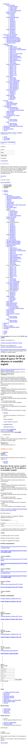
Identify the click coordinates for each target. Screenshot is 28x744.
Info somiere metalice (9, 128)
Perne (8, 118)
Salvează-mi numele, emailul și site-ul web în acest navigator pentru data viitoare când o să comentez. (13, 529)
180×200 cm (13, 33)
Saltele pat (6, 44)
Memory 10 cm (13, 75)
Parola (2, 152)
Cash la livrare (7, 708)
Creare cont (3, 176)
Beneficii (6, 412)
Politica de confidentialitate (10, 722)
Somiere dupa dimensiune (13, 17)
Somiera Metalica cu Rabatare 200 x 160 (11, 601)
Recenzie (3, 523)
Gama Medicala (7, 106)
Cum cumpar (7, 693)
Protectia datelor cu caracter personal (12, 700)
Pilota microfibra (13, 124)
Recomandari (7, 127)
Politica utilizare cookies (9, 701)
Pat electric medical (14, 108)
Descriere (6, 461)
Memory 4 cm (13, 68)
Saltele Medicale (13, 55)
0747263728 (13, 429)
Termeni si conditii (8, 723)
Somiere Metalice (14, 6)
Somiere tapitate (13, 7)
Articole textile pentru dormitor (19, 509)
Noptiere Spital (10, 112)
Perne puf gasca (13, 119)
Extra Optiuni (10, 76)
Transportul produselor (9, 697)
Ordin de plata (7, 710)
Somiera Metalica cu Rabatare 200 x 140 (11, 637)
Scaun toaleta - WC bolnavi (13, 115)
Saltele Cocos (13, 52)
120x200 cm (12, 21)
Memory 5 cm (13, 69)
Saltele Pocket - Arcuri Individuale (18, 49)
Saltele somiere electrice (15, 60)
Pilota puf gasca (13, 123)
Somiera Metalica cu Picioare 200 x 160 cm (11, 619)
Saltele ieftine (13, 77)
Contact (5, 130)
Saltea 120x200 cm (14, 83)
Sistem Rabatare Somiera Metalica (9, 653)
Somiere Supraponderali (15, 10)
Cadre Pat (6, 100)
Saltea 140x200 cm (14, 84)
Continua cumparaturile (6, 342)
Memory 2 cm (13, 65)
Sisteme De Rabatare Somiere (14, 40)
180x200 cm (12, 26)
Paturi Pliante (10, 102)
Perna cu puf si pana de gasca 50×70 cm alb (12, 587)
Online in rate (7, 712)
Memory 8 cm (13, 73)
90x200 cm (12, 20)
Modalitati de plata (8, 424)
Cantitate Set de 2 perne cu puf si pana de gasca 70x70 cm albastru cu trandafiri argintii (13, 439)
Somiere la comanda (11, 11)
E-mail (2, 149)
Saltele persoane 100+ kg (15, 57)
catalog (7, 139)
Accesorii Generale (11, 42)
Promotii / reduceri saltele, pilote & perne (13, 126)
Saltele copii (12, 61)
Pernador (11, 510)
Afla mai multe (4, 742)
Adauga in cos (4, 455)
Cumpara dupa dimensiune (13, 81)
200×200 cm (13, 28)
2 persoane (12, 16)
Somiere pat (6, 3)
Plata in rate (6, 694)
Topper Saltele (13, 79)
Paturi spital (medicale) (12, 103)
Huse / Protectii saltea (15, 80)
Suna (5, 333)
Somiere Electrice (11, 13)
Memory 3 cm (13, 67)
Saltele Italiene (13, 63)
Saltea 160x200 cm (14, 85)
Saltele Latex (13, 50)
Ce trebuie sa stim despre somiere (11, 327)
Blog (5, 324)
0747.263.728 (4, 142)
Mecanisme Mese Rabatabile (13, 41)
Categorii (6, 194)
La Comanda (7, 138)
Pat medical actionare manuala (17, 110)
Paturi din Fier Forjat (11, 104)
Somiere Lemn (13, 9)
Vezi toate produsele (11, 36)
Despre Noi (6, 323)
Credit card (6, 711)
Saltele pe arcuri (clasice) (15, 48)
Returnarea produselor (9, 696)
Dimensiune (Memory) (12, 89)
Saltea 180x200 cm (14, 87)
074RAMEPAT (11, 142)
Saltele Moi (12, 96)
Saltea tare (12, 99)
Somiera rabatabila (11, 29)
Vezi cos (6, 190)
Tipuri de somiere (11, 5)
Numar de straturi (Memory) (13, 64)
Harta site (6, 702)
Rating (2, 520)
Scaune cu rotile (10, 114)
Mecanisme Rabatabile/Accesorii (11, 37)
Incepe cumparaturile (5, 182)
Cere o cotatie (18, 679)
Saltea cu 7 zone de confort (16, 53)
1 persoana (12, 14)
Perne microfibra (13, 120)
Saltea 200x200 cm (14, 88)
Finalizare (6, 191)
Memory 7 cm (13, 72)
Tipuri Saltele (10, 45)
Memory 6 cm (13, 71)
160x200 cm (12, 25)
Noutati (5, 136)
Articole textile (7, 116)
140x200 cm (12, 24)
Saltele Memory (13, 46)
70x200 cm (12, 18)
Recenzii (6, 462)
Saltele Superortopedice (15, 56)
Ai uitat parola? (4, 160)
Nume (2, 524)
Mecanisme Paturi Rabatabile (10, 34)
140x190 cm (12, 22)
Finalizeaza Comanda (17, 342)
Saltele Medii (13, 98)
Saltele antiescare (14, 59)
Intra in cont (3, 155)
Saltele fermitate (10, 95)
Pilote (8, 122)
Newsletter (6, 328)
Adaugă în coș (4, 443)
